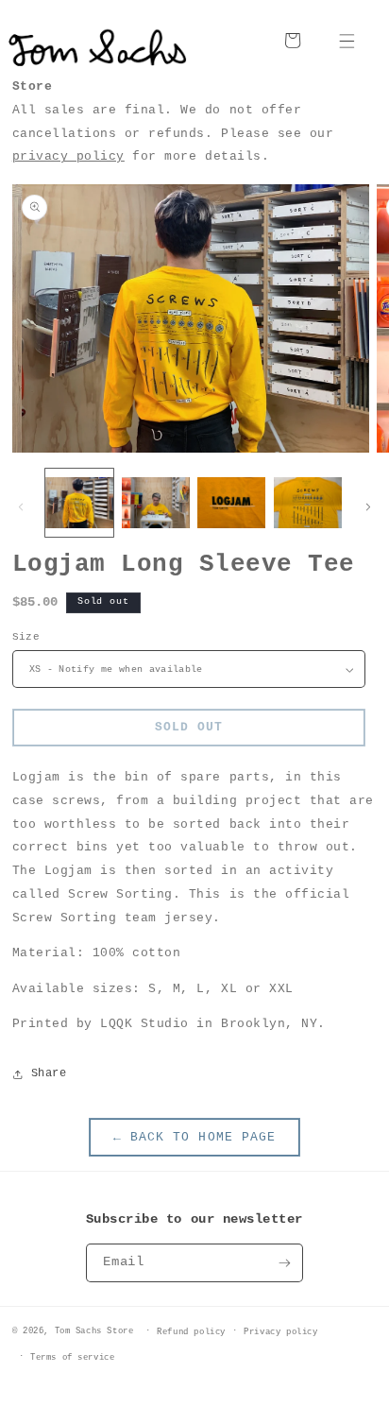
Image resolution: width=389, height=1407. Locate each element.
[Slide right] (368, 507)
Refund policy (191, 1332)
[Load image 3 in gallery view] (231, 503)
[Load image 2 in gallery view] (156, 503)
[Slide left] (21, 507)
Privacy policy (280, 1332)
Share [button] (49, 1073)
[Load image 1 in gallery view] (79, 503)
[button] (347, 40)
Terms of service (72, 1357)
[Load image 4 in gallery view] (308, 503)
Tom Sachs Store (94, 1331)
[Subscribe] (284, 1262)
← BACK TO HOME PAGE (194, 1137)
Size (26, 637)
